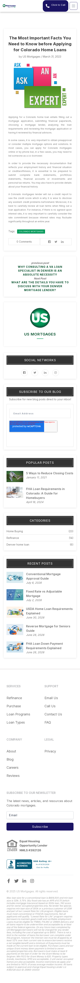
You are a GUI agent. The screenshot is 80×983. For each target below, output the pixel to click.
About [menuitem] (11, 751)
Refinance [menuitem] (14, 698)
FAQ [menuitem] (47, 722)
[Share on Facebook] (49, 241)
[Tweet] (56, 241)
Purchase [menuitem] (14, 706)
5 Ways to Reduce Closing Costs (49, 473)
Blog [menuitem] (10, 759)
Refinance (13, 537)
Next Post (40, 278)
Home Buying (15, 531)
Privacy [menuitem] (50, 751)
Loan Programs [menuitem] (18, 714)
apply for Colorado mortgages (53, 148)
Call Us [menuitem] (49, 706)
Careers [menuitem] (12, 767)
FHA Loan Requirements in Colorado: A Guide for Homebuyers (45, 493)
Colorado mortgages (31, 231)
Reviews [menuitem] (13, 776)
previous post (40, 262)
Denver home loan (18, 544)
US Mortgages (31, 56)
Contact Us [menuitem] (53, 714)
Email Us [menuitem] (51, 698)
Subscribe (40, 826)
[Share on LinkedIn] (62, 241)
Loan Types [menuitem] (16, 722)
